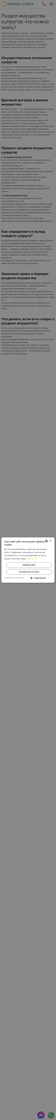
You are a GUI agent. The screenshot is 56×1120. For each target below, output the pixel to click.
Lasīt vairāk (32, 558)
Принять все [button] (28, 565)
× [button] (50, 541)
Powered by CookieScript (14, 578)
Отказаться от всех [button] (29, 572)
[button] (38, 578)
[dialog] (28, 560)
